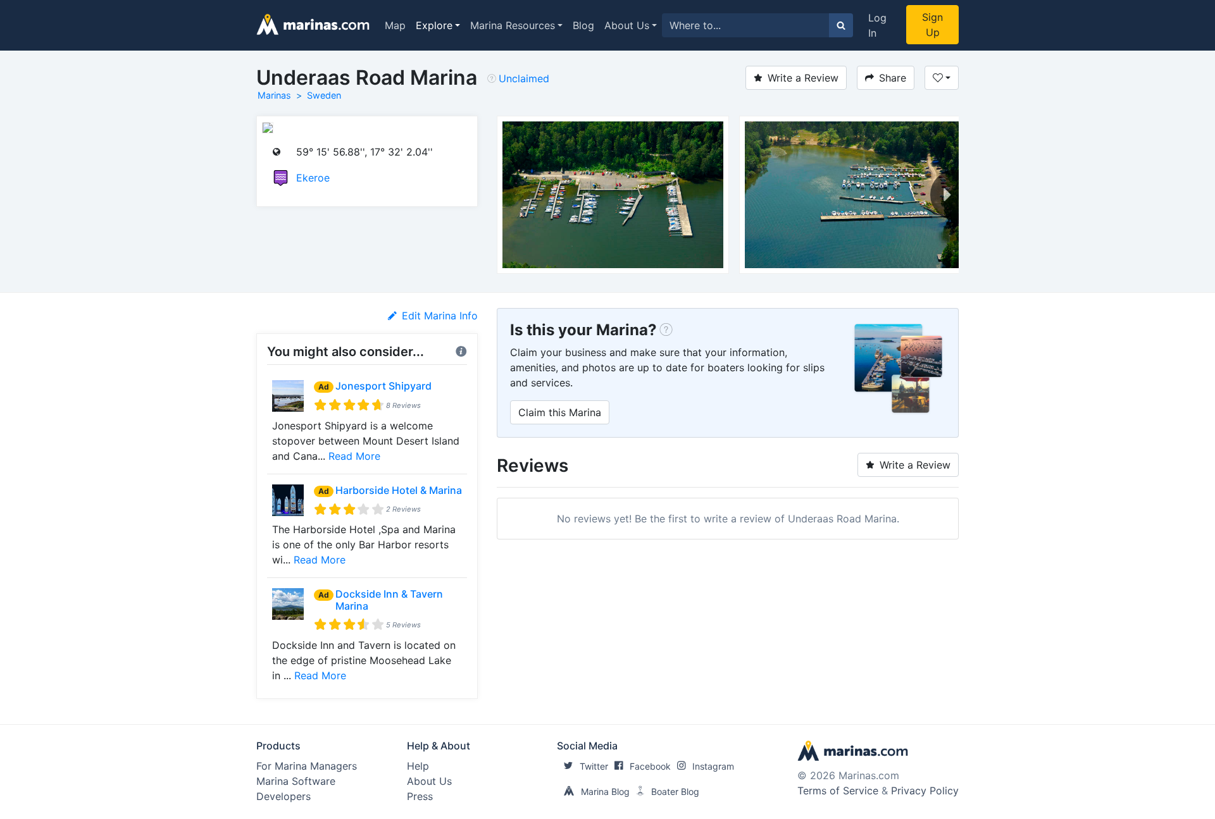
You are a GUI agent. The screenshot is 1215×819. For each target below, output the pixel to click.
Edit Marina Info (440, 315)
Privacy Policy (925, 790)
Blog (583, 25)
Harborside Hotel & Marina (398, 490)
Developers (283, 796)
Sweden (324, 95)
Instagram (713, 766)
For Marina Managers (306, 766)
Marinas (274, 95)
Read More (354, 456)
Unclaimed (524, 78)
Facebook (650, 766)
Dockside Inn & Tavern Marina (389, 600)
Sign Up (932, 25)
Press (420, 796)
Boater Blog (675, 791)
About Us (626, 25)
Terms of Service (837, 790)
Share (892, 77)
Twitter (594, 766)
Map (395, 25)
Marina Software (295, 781)
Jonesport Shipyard (383, 385)
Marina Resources (512, 25)
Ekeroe (313, 177)
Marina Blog (605, 791)
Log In (877, 25)
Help (418, 766)
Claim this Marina (559, 412)
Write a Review (803, 77)
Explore (434, 25)
